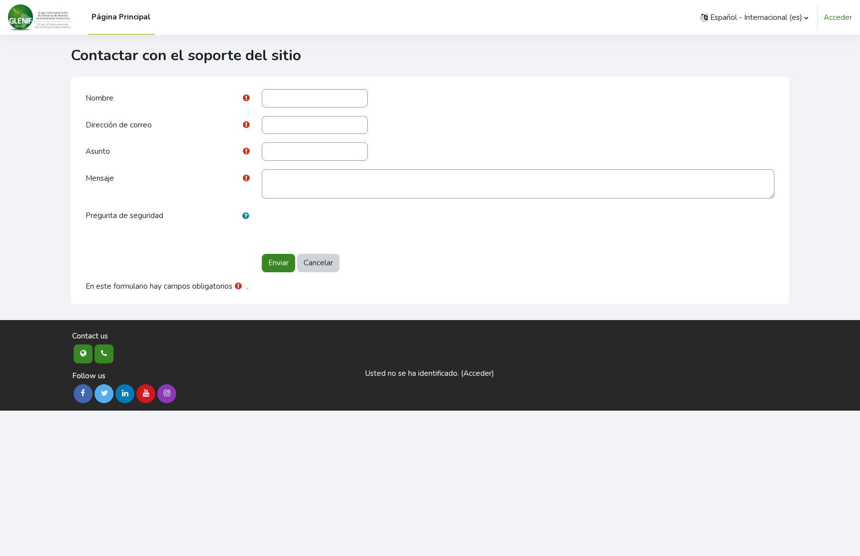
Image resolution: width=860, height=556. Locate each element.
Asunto (98, 151)
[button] (754, 17)
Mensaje (100, 178)
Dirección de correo (119, 125)
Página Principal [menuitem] (121, 17)
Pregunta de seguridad (124, 216)
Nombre (99, 98)
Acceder (838, 17)
